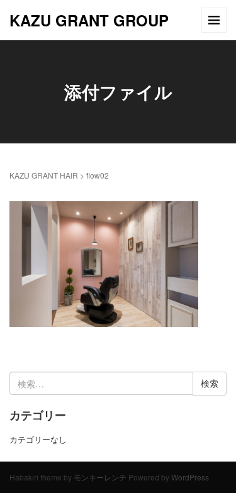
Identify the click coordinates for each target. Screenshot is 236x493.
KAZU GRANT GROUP (89, 20)
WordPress (190, 477)
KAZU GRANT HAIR (43, 175)
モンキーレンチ (100, 477)
